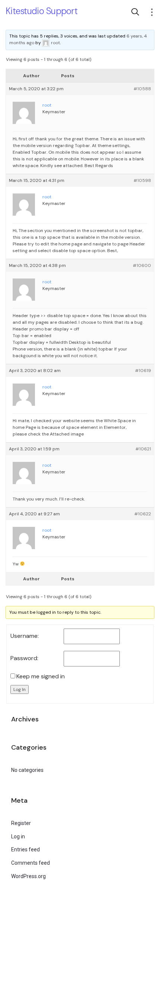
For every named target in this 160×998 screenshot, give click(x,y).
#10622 (142, 514)
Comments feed (30, 863)
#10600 (142, 265)
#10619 (143, 371)
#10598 (142, 180)
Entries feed (25, 849)
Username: (24, 636)
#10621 (143, 449)
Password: (24, 658)
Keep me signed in (40, 676)
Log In (19, 689)
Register (21, 823)
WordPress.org (28, 876)
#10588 (142, 89)
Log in (18, 836)
